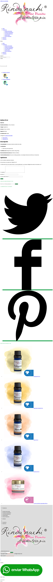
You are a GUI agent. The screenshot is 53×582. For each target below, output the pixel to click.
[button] (26, 41)
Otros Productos (8, 36)
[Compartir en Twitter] (27, 238)
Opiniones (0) (5, 139)
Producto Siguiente (6, 79)
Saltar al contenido (4, 1)
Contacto (4, 39)
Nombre (2, 174)
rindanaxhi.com (11, 553)
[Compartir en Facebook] (27, 289)
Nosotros (4, 37)
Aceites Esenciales (8, 31)
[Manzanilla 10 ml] (5, 78)
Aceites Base (7, 35)
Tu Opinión (2, 172)
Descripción (4, 137)
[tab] (27, 137)
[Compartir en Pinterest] (27, 340)
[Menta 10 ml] (5, 85)
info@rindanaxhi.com (5, 551)
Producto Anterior (6, 72)
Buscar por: (2, 184)
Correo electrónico (4, 176)
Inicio (3, 28)
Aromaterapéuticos (9, 33)
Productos (4, 29)
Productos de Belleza (9, 32)
